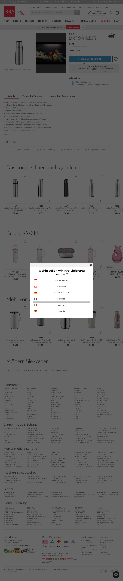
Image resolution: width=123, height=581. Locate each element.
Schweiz (61, 287)
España (61, 311)
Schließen (91, 265)
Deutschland (61, 293)
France (61, 299)
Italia (61, 305)
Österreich (61, 280)
